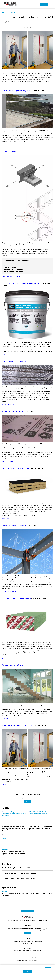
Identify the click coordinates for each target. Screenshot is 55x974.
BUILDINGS (28, 952)
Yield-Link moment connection (14, 525)
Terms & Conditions (41, 957)
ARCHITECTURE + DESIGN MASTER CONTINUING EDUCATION (27, 950)
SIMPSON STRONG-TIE (9, 591)
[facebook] (22, 27)
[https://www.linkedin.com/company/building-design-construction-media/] (27, 943)
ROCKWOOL (6, 518)
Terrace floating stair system (14, 665)
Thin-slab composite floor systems (16, 361)
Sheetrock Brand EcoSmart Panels (16, 598)
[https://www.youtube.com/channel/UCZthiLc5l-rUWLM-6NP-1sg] (31, 943)
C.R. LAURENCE (7, 144)
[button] (3, 4)
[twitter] (27, 27)
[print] (52, 27)
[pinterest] (30, 27)
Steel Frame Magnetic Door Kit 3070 (17, 725)
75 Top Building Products (8, 12)
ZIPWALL (4, 784)
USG (3, 658)
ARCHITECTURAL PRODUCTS (18, 952)
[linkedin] (25, 27)
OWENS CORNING (7, 461)
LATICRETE (5, 354)
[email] (32, 27)
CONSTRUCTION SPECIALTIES (11, 276)
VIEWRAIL (5, 718)
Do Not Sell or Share (24, 957)
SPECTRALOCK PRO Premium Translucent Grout (22, 283)
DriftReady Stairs (9, 151)
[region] (27, 969)
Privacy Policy (33, 957)
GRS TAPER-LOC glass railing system (17, 91)
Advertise (16, 957)
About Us (12, 957)
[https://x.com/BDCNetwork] (29, 943)
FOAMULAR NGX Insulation (13, 411)
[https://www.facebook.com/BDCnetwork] (23, 943)
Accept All (27, 971)
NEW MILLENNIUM (8, 404)
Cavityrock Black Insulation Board (16, 468)
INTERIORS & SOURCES (38, 952)
